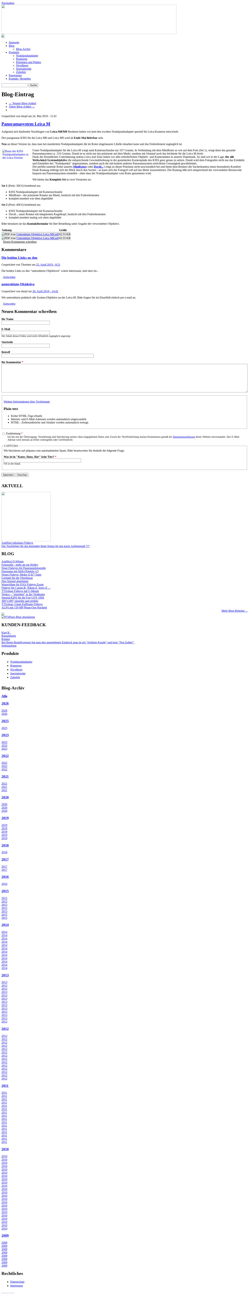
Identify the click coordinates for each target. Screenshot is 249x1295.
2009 (5, 1235)
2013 (5, 975)
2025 (5, 721)
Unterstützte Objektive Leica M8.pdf (37, 238)
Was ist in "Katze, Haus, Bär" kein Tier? (30, 456)
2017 (5, 859)
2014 (5, 925)
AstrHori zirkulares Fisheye (17, 542)
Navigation (7, 3)
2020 (5, 797)
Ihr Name (7, 319)
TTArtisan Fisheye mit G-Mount (20, 591)
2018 (5, 845)
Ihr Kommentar (12, 362)
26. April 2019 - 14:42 (45, 291)
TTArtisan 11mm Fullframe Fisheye (22, 604)
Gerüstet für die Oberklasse (17, 577)
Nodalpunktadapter (27, 55)
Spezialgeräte (23, 68)
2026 (5, 703)
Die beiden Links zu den (19, 258)
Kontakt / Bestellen (20, 78)
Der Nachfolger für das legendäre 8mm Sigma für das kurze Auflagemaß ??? (45, 546)
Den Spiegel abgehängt (14, 581)
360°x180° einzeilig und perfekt (19, 600)
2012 (5, 1029)
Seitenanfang (8, 645)
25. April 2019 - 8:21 (48, 264)
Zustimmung (14, 433)
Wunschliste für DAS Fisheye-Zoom (22, 584)
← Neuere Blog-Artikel (22, 103)
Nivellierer (22, 65)
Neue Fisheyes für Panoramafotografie (23, 568)
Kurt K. (5, 632)
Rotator (5, 639)
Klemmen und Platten (28, 62)
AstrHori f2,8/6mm (12, 561)
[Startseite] (88, 33)
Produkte (14, 52)
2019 (5, 818)
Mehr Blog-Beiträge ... (234, 610)
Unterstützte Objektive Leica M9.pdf (37, 234)
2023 (5, 735)
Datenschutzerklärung (184, 437)
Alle (4, 696)
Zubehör (21, 72)
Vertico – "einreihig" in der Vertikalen (23, 594)
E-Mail (5, 329)
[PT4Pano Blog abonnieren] (18, 617)
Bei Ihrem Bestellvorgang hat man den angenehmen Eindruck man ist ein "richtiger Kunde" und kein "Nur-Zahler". (68, 642)
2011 (5, 1086)
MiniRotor (79, 166)
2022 (5, 756)
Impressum (16, 1285)
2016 (5, 877)
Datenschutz (17, 1281)
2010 (5, 1149)
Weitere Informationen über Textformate (27, 401)
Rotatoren (21, 58)
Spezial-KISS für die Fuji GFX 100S (22, 597)
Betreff (5, 352)
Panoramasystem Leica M (25, 123)
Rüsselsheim (8, 635)
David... (99, 166)
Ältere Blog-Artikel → (22, 106)
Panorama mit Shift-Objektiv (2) (19, 571)
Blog (11, 45)
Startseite (14, 42)
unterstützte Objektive (17, 284)
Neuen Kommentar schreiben (20, 241)
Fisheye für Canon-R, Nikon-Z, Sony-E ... (25, 587)
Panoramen (15, 75)
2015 (5, 891)
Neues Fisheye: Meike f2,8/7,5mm (21, 574)
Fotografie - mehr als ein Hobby (19, 564)
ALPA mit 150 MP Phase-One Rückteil (24, 607)
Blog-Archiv (23, 49)
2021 (5, 776)
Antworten (9, 277)
